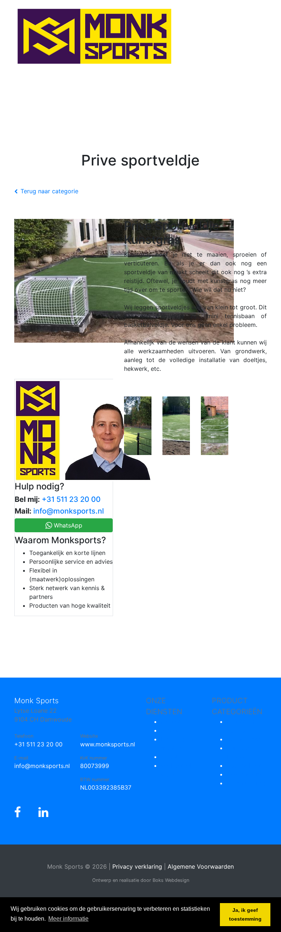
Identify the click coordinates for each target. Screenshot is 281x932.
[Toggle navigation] (16, 91)
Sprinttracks (243, 739)
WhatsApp (67, 525)
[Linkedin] (43, 812)
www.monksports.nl (107, 744)
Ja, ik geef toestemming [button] (245, 914)
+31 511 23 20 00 (71, 499)
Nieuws (171, 721)
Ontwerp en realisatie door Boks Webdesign (140, 880)
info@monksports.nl (68, 511)
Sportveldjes (244, 765)
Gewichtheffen (246, 774)
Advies (170, 730)
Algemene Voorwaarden (201, 866)
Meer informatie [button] (68, 919)
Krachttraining (245, 783)
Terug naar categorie (49, 191)
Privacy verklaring (137, 866)
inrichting (173, 756)
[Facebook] (17, 812)
